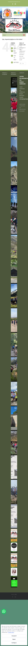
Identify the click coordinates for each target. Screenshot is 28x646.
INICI (15, 48)
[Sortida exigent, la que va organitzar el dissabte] (14, 394)
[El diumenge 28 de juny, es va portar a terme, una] (14, 222)
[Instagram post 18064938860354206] (14, 565)
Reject (14, 639)
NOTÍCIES (16, 62)
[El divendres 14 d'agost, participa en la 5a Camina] (14, 197)
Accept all (14, 635)
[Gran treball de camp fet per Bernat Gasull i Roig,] (14, 467)
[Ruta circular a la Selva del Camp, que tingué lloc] (14, 345)
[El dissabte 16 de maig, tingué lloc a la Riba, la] (14, 443)
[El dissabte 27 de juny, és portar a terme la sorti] (14, 247)
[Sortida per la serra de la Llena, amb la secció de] (14, 369)
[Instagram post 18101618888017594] (14, 516)
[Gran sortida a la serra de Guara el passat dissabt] (14, 492)
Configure (14, 642)
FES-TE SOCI (15, 57)
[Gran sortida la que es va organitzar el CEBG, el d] (14, 173)
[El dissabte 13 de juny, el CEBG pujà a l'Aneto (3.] (14, 296)
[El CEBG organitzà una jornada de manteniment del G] (14, 320)
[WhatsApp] (3, 611)
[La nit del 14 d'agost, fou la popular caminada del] (14, 99)
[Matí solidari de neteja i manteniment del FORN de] (14, 271)
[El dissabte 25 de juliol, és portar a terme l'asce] (14, 124)
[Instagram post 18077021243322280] (14, 541)
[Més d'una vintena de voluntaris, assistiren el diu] (14, 418)
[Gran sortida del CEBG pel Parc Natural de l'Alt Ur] (14, 148)
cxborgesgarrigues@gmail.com (14, 1)
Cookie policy (11, 632)
